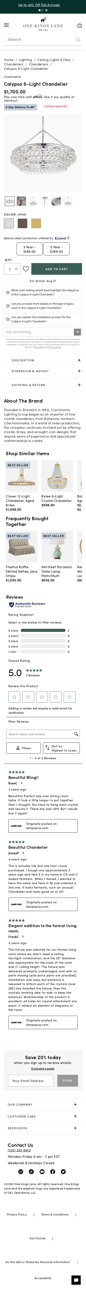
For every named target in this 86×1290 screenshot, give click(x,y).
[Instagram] (21, 1171)
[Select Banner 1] (42, 10)
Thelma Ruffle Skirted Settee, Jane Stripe (21, 571)
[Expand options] (79, 360)
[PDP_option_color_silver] (9, 223)
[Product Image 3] (44, 201)
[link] (43, 360)
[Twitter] (64, 1171)
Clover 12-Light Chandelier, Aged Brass (20, 500)
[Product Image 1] (21, 201)
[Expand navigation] (10, 25)
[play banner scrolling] (46, 10)
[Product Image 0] (10, 201)
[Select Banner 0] (40, 10)
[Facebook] (53, 1171)
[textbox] (12, 269)
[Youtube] (43, 1171)
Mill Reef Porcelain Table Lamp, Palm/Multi (56, 571)
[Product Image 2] (33, 201)
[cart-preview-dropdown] (79, 25)
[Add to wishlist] (26, 269)
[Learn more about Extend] (68, 237)
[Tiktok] (32, 1171)
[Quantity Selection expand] (17, 269)
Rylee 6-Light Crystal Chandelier (56, 498)
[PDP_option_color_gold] (36, 223)
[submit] (78, 40)
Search (14, 39)
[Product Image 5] (68, 201)
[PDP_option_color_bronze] (22, 223)
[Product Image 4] (56, 201)
